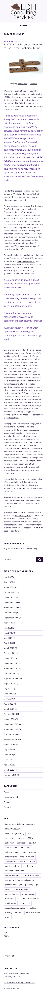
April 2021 (8, 643)
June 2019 (8, 755)
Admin (7, 792)
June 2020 (8, 694)
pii (37, 885)
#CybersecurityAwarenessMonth (20, 824)
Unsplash (33, 84)
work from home (33, 912)
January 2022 (10, 597)
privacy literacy (12, 894)
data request (10, 861)
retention (9, 899)
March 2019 (9, 770)
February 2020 (10, 714)
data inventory (29, 852)
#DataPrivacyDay (12, 829)
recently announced (26, 261)
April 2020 (8, 704)
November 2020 (11, 668)
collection (9, 843)
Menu (24, 26)
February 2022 (10, 592)
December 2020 (11, 663)
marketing (9, 880)
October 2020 (10, 673)
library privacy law (31, 875)
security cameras (31, 899)
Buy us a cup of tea (12, 549)
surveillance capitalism (15, 908)
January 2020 (10, 719)
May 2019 (8, 760)
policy (7, 889)
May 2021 (8, 638)
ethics (17, 866)
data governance (12, 852)
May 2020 (8, 699)
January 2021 (9, 658)
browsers (20, 838)
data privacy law (27, 857)
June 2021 (8, 633)
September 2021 (11, 618)
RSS (6, 933)
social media (10, 903)
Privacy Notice (10, 956)
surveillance (24, 903)
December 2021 (11, 602)
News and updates (12, 797)
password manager (13, 885)
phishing (29, 885)
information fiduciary (14, 871)
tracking (32, 908)
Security (7, 807)
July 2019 (8, 749)
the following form (23, 515)
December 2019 (11, 724)
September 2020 (11, 679)
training (8, 912)
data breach (26, 847)
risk (18, 899)
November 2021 (11, 607)
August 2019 (9, 744)
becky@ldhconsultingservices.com (19, 982)
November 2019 (11, 729)
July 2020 (8, 689)
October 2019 (10, 734)
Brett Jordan (22, 84)
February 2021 (10, 653)
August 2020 (9, 684)
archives (9, 838)
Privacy (7, 802)
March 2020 (9, 709)
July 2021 (8, 628)
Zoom (7, 917)
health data (28, 866)
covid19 (32, 843)
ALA (29, 833)
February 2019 (10, 775)
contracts (21, 843)
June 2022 (8, 577)
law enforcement (12, 875)
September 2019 (11, 739)
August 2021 (9, 623)
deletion (23, 861)
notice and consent (26, 880)
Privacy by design (21, 889)
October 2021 (10, 613)
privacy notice (28, 894)
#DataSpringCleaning (14, 833)
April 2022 (8, 582)
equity (8, 866)
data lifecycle (11, 857)
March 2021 (9, 648)
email (32, 861)
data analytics (11, 847)
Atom (6, 936)
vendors (19, 912)
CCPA (30, 838)
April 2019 (8, 765)
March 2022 (9, 587)
